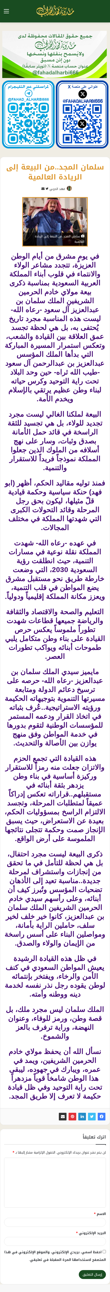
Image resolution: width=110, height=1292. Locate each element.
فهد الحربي (57, 189)
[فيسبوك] (101, 1116)
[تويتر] (92, 1116)
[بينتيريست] (72, 1116)
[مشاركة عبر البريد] (63, 1116)
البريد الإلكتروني (91, 1233)
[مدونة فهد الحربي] (55, 11)
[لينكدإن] (82, 1116)
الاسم (100, 1214)
